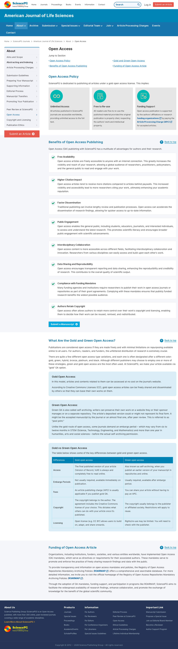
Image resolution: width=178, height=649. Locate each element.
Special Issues (69, 25)
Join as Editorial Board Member (159, 621)
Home (33, 5)
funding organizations (148, 118)
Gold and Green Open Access (129, 60)
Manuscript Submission (156, 612)
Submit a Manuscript (63, 324)
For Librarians (90, 629)
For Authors (89, 612)
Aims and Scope (15, 57)
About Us (9, 607)
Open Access (13, 114)
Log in (147, 4)
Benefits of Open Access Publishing (68, 66)
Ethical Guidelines (120, 625)
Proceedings (56, 5)
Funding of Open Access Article (129, 66)
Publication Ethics (15, 125)
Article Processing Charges (133, 25)
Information (89, 5)
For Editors (89, 621)
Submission (49, 25)
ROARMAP (100, 571)
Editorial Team (92, 25)
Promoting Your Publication (20, 101)
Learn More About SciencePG (19, 622)
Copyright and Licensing (19, 120)
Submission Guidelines (18, 75)
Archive (33, 25)
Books (68, 5)
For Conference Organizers (96, 625)
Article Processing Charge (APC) (153, 122)
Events (78, 5)
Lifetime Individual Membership (126, 633)
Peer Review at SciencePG (20, 109)
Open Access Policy (60, 60)
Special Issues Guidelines (95, 633)
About (20, 25)
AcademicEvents (71, 629)
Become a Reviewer (154, 625)
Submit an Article (163, 4)
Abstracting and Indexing (20, 62)
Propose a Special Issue (156, 616)
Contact (101, 5)
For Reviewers (91, 616)
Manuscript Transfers (17, 96)
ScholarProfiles (70, 633)
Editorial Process (15, 91)
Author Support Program (156, 629)
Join (109, 25)
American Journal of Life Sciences (47, 41)
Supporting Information (18, 86)
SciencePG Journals (21, 41)
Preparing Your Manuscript (20, 80)
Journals (43, 5)
